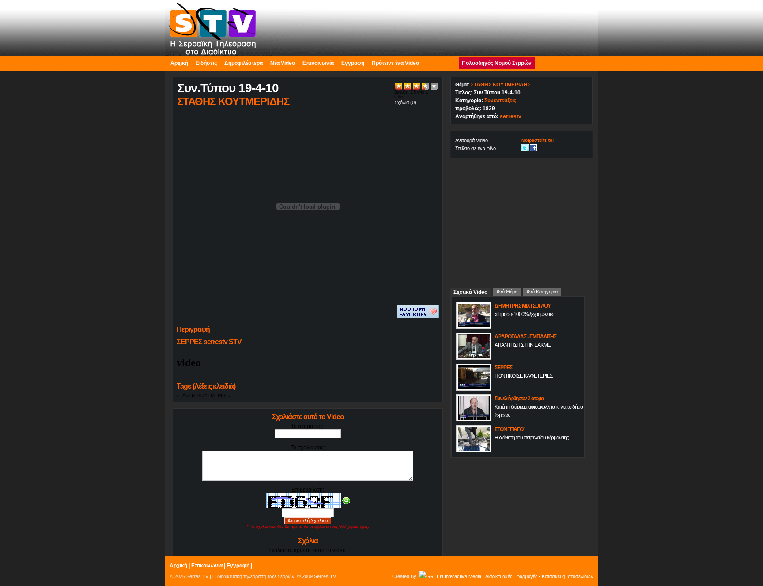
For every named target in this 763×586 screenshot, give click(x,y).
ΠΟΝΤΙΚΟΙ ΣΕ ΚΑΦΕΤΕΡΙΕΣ (523, 376)
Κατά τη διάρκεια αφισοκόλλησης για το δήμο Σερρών (539, 411)
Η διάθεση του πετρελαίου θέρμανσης (532, 438)
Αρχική (179, 63)
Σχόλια (401, 102)
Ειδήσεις (206, 63)
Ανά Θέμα (506, 291)
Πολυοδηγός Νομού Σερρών (497, 63)
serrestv (510, 116)
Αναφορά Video (471, 140)
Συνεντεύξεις (500, 101)
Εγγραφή (352, 63)
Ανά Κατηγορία (542, 291)
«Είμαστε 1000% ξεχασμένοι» (524, 314)
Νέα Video (282, 63)
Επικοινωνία (318, 63)
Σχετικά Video (470, 292)
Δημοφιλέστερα (243, 63)
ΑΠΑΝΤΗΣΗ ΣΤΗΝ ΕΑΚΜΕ (523, 345)
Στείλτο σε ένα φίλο (475, 148)
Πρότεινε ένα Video (395, 63)
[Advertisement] (521, 219)
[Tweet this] (525, 147)
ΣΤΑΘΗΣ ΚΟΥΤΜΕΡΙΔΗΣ (204, 395)
